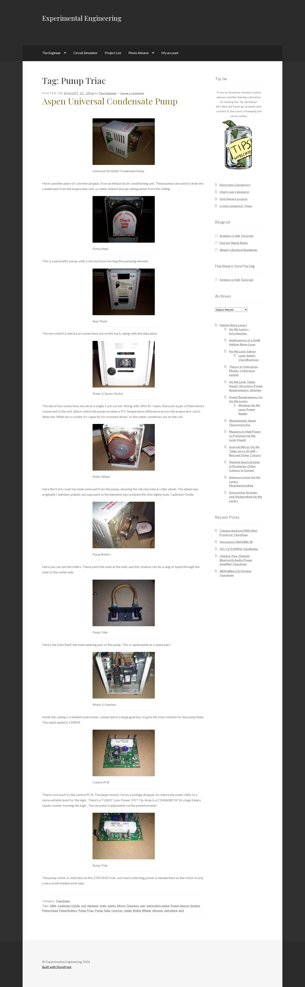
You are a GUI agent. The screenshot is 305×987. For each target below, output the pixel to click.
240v (53, 905)
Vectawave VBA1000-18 (236, 542)
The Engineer (51, 53)
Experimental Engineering (81, 17)
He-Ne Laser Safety (242, 351)
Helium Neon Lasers (233, 325)
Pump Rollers (68, 910)
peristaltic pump (158, 905)
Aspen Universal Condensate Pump (110, 101)
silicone (157, 910)
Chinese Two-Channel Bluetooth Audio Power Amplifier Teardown (236, 560)
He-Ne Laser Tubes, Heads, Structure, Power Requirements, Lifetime (246, 386)
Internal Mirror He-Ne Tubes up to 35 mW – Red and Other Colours (245, 451)
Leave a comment (132, 93)
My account (169, 53)
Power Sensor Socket (185, 905)
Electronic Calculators (235, 185)
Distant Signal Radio (234, 243)
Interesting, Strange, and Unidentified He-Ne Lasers (245, 497)
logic (103, 905)
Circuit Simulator (85, 53)
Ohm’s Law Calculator (234, 192)
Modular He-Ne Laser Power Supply (249, 409)
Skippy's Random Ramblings (238, 250)
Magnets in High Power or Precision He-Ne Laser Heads (245, 436)
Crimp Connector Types (236, 206)
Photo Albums (138, 53)
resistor (117, 910)
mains (112, 905)
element (93, 905)
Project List (113, 53)
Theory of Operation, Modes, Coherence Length (243, 371)
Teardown (63, 901)
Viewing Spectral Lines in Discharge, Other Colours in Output (244, 466)
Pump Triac (86, 910)
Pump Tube (102, 910)
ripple (128, 910)
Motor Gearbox (128, 905)
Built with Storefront (56, 967)
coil (83, 905)
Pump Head (50, 910)
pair (142, 905)
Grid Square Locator (234, 199)
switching (170, 910)
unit (181, 910)
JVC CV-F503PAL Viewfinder (239, 549)
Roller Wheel (142, 910)
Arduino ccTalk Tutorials (237, 235)
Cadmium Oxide (68, 905)
